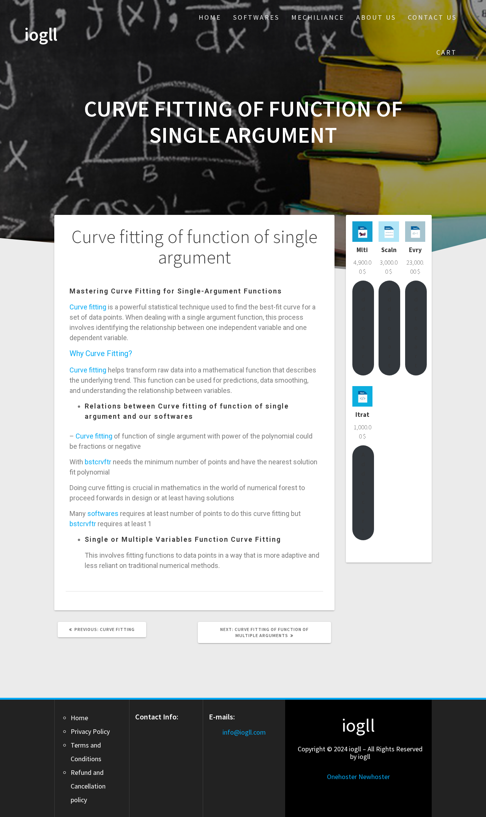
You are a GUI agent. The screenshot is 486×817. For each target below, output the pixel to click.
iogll (40, 35)
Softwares (256, 17)
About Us (376, 17)
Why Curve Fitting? (100, 353)
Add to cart (363, 327)
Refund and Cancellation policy (88, 786)
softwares (102, 513)
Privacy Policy (90, 731)
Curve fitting (87, 307)
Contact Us (432, 17)
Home (210, 17)
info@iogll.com (244, 732)
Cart (446, 52)
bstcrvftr (98, 462)
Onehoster (342, 776)
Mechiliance (317, 17)
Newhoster (374, 776)
